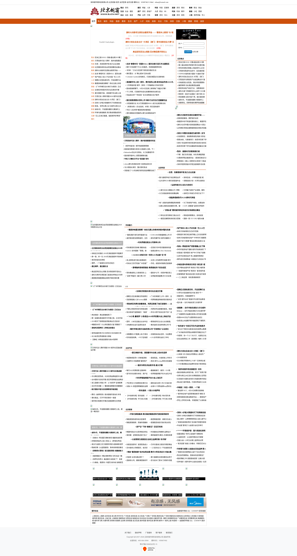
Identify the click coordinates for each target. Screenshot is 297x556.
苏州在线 (142, 518)
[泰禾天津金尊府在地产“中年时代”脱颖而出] (94, 486)
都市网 (156, 521)
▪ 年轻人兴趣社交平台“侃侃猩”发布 (136, 159)
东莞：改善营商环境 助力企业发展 (107, 64)
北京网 (123, 521)
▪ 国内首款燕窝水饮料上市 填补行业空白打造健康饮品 (146, 100)
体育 (156, 15)
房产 (139, 11)
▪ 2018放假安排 (181, 357)
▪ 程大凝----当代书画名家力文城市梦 (189, 302)
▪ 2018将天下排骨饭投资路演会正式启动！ (106, 321)
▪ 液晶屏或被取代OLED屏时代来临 (181, 197)
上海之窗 (108, 518)
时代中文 (120, 516)
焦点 (122, 8)
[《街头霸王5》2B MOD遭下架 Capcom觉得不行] (140, 486)
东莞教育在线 (192, 518)
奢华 (182, 11)
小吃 (195, 11)
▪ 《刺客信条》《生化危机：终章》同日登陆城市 (142, 107)
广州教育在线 (182, 518)
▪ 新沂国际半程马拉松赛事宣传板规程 (104, 389)
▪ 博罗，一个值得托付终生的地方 (102, 263)
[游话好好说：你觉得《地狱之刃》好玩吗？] (163, 486)
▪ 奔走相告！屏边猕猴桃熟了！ (102, 315)
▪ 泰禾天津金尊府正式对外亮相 (187, 231)
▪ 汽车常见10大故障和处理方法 (136, 383)
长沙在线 (141, 516)
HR (165, 11)
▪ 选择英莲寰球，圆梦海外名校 (187, 118)
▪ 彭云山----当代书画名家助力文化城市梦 (190, 311)
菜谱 (200, 11)
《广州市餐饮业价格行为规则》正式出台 (107, 304)
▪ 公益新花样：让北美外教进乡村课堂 (189, 437)
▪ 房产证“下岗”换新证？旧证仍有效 (149, 427)
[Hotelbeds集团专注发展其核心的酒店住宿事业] (163, 470)
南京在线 (101, 518)
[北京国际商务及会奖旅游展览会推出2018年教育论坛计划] (107, 227)
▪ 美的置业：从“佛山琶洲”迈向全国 (138, 73)
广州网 (147, 516)
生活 (122, 11)
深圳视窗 (129, 521)
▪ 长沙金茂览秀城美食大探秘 (101, 336)
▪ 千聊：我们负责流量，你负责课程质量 (190, 154)
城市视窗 (143, 521)
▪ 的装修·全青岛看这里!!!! (134, 457)
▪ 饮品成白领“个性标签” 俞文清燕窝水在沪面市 (142, 95)
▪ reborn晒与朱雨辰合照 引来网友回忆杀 (137, 164)
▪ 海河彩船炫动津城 (98, 260)
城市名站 (95, 511)
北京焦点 (180, 59)
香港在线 (179, 516)
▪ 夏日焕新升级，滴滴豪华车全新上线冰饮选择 (149, 353)
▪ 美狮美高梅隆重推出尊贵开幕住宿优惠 (105, 278)
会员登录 (123, 2)
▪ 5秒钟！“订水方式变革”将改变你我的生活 (140, 70)
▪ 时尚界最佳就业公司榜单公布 (149, 242)
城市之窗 (168, 521)
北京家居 (129, 409)
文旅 (173, 15)
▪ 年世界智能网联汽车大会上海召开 (148, 378)
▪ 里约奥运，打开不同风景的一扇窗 (103, 398)
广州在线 (127, 516)
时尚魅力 (129, 225)
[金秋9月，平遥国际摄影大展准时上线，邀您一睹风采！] (107, 411)
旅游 (173, 8)
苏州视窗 (149, 518)
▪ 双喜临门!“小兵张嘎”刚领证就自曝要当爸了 (139, 170)
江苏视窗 (193, 516)
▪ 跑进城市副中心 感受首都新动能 (135, 155)
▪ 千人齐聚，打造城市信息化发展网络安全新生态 (143, 92)
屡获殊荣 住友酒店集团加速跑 (189, 85)
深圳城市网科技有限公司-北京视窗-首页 (104, 2)
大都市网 (106, 521)
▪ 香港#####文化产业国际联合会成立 (189, 317)
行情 (148, 15)
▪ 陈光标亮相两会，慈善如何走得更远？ (190, 455)
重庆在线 (160, 516)
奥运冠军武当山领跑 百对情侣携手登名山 (150, 52)
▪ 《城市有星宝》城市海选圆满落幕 (136, 146)
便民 (131, 11)
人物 (190, 15)
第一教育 (163, 518)
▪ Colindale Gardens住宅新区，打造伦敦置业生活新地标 (145, 77)
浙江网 (113, 516)
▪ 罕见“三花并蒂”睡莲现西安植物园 (138, 110)
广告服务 (148, 532)
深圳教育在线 (172, 518)
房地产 (149, 11)
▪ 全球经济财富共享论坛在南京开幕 (148, 291)
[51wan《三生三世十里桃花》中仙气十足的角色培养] (186, 486)
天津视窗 (200, 516)
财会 (200, 8)
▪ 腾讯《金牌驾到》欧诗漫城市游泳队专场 (106, 394)
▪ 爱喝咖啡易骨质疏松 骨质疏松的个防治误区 (149, 268)
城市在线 (150, 521)
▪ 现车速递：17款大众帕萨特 (149, 390)
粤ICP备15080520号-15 (148, 544)
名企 (122, 15)
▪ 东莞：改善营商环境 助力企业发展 (181, 172)
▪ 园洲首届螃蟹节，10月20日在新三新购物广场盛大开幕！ (146, 88)
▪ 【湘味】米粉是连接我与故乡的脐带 (104, 339)
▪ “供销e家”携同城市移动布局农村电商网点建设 (181, 210)
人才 (156, 11)
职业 (195, 8)
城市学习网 (98, 521)
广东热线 (153, 516)
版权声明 (138, 532)
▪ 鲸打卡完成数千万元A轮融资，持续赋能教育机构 (143, 67)
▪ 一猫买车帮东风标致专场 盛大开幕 (149, 365)
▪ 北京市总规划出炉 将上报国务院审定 (190, 256)
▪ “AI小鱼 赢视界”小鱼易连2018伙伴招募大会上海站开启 (149, 316)
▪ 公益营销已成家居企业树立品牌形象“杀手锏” (149, 439)
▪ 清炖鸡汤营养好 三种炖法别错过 (103, 328)
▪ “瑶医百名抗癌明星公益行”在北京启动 (190, 452)
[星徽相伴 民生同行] (186, 470)
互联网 (166, 8)
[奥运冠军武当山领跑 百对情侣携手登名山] (117, 470)
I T (127, 286)
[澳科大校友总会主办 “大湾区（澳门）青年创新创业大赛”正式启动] (94, 470)
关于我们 (128, 532)
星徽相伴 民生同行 (192, 479)
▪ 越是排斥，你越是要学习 (185, 296)
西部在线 (172, 516)
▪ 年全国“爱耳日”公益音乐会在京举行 (189, 425)
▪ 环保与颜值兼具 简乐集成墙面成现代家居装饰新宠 (149, 414)
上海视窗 (114, 518)
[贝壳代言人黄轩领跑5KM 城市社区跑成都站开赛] (107, 350)
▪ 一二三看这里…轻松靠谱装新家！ (189, 277)
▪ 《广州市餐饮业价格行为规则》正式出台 (106, 310)
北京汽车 (129, 348)
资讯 (126, 8)
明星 (143, 8)
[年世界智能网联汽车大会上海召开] (117, 486)
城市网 (94, 518)
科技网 (174, 521)
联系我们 (169, 532)
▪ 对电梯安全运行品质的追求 (135, 325)
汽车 (139, 15)
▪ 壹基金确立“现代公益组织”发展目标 (189, 434)
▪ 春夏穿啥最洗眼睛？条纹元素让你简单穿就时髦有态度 (149, 230)
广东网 (166, 516)
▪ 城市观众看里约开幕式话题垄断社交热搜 (106, 401)
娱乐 (139, 8)
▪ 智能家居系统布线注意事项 (135, 419)
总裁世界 (156, 518)
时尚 (173, 11)
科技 (156, 8)
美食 (190, 11)
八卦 (148, 8)
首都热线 (121, 518)
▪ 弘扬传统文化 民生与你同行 (181, 185)
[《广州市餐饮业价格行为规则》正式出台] (106, 286)
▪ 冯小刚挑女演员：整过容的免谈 (135, 167)
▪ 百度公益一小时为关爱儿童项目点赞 (189, 440)
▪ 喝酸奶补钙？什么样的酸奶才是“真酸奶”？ (106, 324)
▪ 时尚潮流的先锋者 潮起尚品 (135, 247)
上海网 (101, 516)
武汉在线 (136, 521)
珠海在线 (135, 518)
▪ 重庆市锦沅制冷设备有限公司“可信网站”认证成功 (149, 329)
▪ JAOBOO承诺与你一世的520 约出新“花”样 (149, 255)
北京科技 (161, 168)
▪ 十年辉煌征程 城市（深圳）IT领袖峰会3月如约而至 (144, 85)
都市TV (162, 521)
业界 (143, 15)
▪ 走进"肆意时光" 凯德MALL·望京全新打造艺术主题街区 (147, 64)
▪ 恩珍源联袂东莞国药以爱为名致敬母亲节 (140, 113)
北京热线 (186, 516)
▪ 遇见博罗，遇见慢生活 (99, 266)
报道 (131, 15)
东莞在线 (128, 518)
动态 (126, 15)
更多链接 (202, 511)
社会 (126, 11)
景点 (182, 8)
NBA (165, 15)
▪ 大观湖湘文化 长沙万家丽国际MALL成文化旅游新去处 (145, 103)
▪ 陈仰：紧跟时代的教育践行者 (188, 151)
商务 (182, 15)
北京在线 (108, 516)
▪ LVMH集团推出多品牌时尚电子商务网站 (191, 364)
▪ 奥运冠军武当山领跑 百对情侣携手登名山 (106, 271)
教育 (190, 8)
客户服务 (159, 532)
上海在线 (95, 516)
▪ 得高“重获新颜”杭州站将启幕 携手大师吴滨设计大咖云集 (148, 452)
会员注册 (130, 2)
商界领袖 (197, 15)
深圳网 (112, 521)
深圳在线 (134, 516)
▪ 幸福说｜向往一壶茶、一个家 (188, 387)
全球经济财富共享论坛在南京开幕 (107, 90)
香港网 (117, 521)
